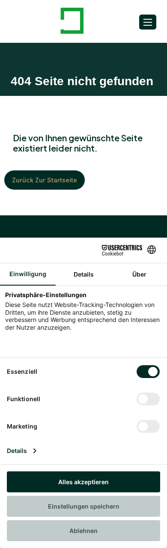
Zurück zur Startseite (44, 180)
